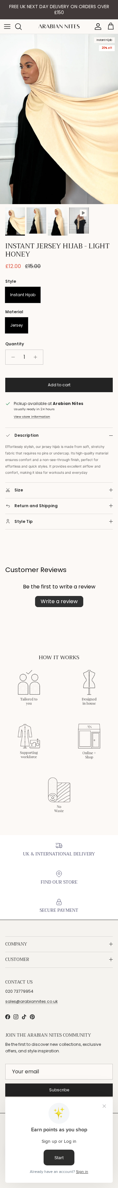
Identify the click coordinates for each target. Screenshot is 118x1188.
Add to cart (59, 385)
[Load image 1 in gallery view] (59, 119)
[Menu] (7, 26)
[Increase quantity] (37, 357)
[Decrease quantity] (11, 357)
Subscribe (59, 1090)
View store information (32, 416)
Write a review (59, 601)
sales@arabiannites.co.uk (31, 1001)
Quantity (14, 344)
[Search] (21, 26)
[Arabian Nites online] (59, 26)
